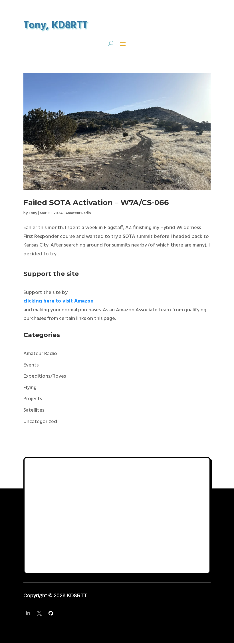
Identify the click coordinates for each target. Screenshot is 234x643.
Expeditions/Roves (44, 376)
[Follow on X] (39, 613)
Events (31, 365)
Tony (33, 213)
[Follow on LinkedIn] (28, 613)
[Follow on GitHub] (50, 613)
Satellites (33, 410)
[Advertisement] (117, 516)
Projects (32, 399)
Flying (30, 388)
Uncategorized (40, 422)
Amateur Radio (78, 213)
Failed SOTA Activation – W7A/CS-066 (96, 202)
